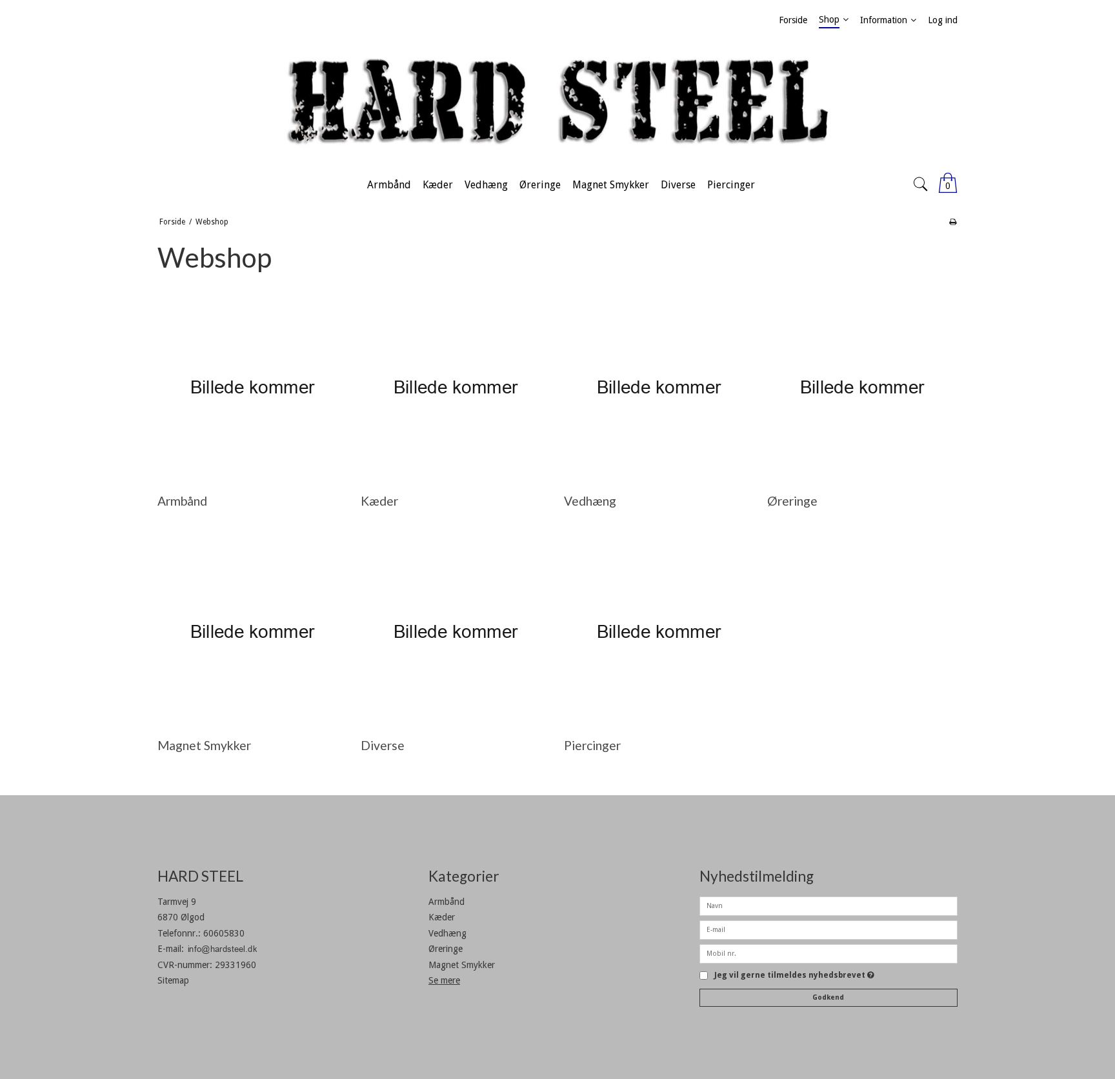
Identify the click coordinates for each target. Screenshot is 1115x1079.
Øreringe (445, 949)
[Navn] (828, 905)
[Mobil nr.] (828, 952)
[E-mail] (828, 929)
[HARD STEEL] (557, 102)
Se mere (444, 980)
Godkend (828, 997)
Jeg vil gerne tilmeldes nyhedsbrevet (794, 975)
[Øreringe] (861, 387)
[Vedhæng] (658, 387)
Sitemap (173, 980)
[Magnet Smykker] (252, 631)
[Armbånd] (252, 387)
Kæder (441, 917)
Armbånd (446, 901)
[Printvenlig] (953, 221)
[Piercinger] (658, 631)
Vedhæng (447, 933)
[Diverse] (455, 631)
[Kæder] (455, 387)
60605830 (224, 933)
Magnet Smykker (461, 965)
